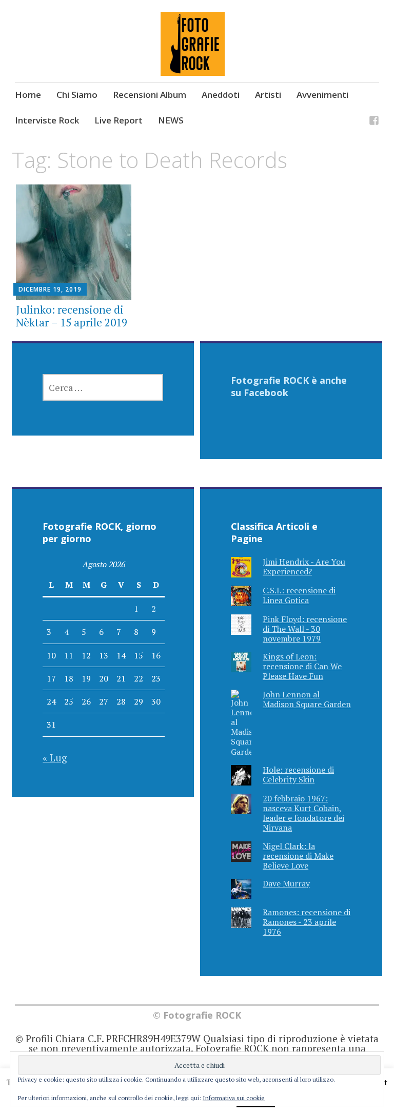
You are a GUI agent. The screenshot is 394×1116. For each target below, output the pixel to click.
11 (68, 655)
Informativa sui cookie (234, 1098)
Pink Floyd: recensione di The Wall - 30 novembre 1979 (305, 628)
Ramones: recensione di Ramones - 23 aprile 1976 (306, 921)
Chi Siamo (76, 94)
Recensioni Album (149, 94)
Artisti (268, 94)
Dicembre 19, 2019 (50, 289)
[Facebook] (374, 121)
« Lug (55, 757)
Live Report (118, 120)
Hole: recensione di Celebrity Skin (298, 774)
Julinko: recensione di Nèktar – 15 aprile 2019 (71, 315)
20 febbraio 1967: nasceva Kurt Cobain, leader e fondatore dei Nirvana (303, 813)
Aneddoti (221, 94)
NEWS (171, 120)
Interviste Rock (47, 120)
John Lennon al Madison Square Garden (307, 699)
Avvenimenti (322, 94)
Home (28, 94)
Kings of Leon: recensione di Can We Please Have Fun (302, 666)
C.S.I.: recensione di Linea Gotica (299, 595)
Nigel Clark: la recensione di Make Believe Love (298, 855)
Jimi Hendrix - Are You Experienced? (304, 566)
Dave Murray (286, 883)
